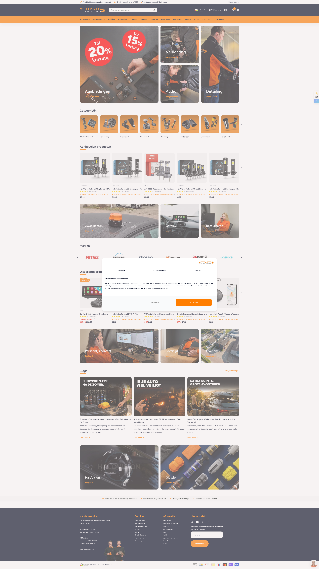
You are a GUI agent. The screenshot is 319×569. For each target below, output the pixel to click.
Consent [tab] (121, 271)
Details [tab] (198, 271)
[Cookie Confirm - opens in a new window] (206, 263)
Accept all (194, 302)
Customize (154, 302)
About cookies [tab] (159, 271)
